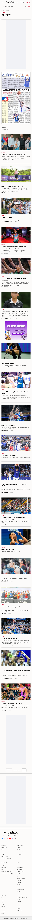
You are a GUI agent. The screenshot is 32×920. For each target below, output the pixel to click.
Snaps (18, 891)
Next (24, 769)
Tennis (2, 909)
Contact (19, 901)
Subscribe (27, 2)
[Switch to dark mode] (23, 2)
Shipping (3, 865)
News (3, 843)
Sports (3, 895)
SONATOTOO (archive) (6, 858)
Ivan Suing (3, 524)
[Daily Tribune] (9, 832)
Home (2, 10)
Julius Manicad (4, 645)
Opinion (19, 843)
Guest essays (20, 849)
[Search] (21, 2)
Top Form (19, 882)
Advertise (19, 904)
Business (4, 862)
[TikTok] (15, 838)
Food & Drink (20, 867)
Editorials (19, 847)
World (2, 854)
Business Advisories (6, 871)
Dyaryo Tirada (4, 856)
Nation (3, 852)
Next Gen (19, 884)
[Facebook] (2, 838)
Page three (4, 847)
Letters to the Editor (21, 852)
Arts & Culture (20, 871)
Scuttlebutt (19, 854)
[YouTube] (10, 838)
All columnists (20, 845)
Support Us (19, 910)
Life (18, 862)
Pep (2, 869)
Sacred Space (20, 887)
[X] (5, 838)
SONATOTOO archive (22, 897)
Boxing (3, 906)
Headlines (3, 845)
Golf (2, 902)
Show (18, 865)
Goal (2, 904)
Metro (2, 849)
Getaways (19, 869)
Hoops (2, 898)
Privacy (18, 906)
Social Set (19, 873)
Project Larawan (20, 889)
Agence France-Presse (6, 221)
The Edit (19, 880)
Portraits (3, 867)
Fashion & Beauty (21, 878)
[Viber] (12, 838)
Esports (3, 911)
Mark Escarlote (4, 400)
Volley (2, 900)
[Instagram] (7, 838)
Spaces (18, 876)
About (18, 899)
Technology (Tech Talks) (7, 873)
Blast (2, 913)
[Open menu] (2, 2)
